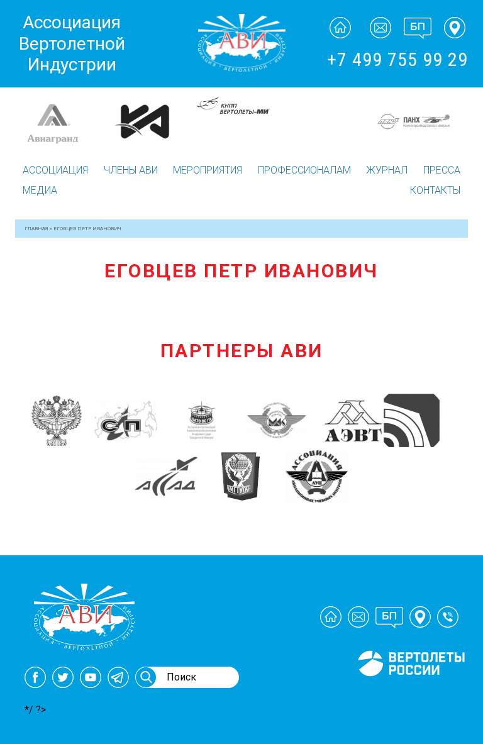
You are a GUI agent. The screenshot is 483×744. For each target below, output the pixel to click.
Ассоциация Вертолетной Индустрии (72, 43)
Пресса (441, 170)
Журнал (387, 170)
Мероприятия (207, 170)
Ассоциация (55, 170)
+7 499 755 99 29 (397, 59)
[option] (93, 121)
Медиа (40, 190)
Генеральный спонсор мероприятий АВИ (410, 692)
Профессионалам (304, 170)
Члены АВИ (131, 170)
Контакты (435, 190)
